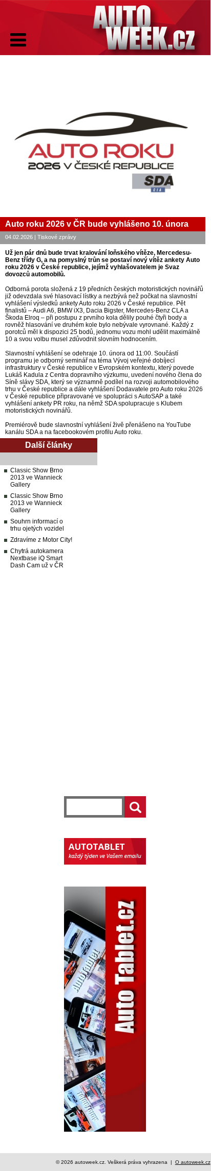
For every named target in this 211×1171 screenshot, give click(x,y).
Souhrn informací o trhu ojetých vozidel (37, 525)
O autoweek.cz (192, 1162)
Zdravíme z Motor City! (41, 539)
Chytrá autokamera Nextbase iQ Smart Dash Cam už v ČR (37, 558)
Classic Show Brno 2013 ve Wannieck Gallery (36, 477)
